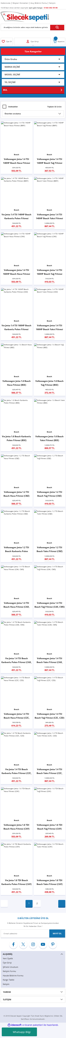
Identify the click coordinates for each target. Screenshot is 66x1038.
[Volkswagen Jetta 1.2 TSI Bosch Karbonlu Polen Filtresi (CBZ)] (16, 525)
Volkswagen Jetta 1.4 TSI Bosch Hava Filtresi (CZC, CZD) (16, 716)
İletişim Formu (9, 971)
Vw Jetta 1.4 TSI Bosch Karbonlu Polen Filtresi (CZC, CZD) (17, 771)
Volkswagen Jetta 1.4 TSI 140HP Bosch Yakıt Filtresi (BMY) (49, 216)
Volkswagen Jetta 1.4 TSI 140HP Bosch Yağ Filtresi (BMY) (49, 161)
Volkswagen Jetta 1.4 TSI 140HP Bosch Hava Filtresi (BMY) (16, 161)
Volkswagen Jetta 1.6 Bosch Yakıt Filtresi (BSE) (49, 438)
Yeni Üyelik (8, 958)
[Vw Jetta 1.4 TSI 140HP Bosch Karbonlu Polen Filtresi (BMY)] (16, 192)
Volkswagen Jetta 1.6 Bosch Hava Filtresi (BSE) (16, 383)
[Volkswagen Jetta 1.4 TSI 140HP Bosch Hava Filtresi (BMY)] (16, 136)
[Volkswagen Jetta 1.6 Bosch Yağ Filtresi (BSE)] (49, 358)
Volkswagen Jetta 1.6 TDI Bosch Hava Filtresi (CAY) (16, 826)
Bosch (16, 154)
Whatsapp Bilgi (22, 1032)
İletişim (6, 984)
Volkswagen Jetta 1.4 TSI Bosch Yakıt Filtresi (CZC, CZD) (49, 771)
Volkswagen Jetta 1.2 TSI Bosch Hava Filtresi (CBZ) (16, 494)
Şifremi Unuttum (10, 967)
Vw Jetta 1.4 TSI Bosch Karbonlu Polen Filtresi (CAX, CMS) (16, 660)
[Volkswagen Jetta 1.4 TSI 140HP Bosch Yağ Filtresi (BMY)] (49, 136)
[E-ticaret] (32, 1025)
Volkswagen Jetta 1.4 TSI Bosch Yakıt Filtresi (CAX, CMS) (49, 660)
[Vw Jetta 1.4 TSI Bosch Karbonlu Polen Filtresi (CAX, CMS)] (16, 636)
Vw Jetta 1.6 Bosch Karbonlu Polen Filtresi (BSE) (16, 438)
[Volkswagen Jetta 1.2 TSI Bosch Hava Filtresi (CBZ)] (16, 469)
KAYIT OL (57, 933)
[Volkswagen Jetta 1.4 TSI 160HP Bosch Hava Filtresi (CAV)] (16, 247)
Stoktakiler (13, 106)
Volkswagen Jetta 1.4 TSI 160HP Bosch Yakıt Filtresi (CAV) (49, 327)
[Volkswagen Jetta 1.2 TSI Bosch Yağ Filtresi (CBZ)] (49, 469)
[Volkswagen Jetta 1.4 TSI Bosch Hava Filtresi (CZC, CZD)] (16, 691)
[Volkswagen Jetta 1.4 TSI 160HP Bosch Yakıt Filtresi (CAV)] (49, 303)
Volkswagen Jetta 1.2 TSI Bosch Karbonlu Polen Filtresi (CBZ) (16, 549)
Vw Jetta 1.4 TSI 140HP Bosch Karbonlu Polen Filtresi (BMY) (16, 216)
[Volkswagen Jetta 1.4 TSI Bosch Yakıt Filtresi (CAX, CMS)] (49, 636)
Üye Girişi (7, 962)
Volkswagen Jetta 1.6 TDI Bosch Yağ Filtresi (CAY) (49, 826)
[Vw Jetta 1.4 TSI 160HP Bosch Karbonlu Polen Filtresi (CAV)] (16, 303)
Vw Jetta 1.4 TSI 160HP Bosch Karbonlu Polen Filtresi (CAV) (16, 327)
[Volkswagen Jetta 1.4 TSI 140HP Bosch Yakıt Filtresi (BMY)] (49, 192)
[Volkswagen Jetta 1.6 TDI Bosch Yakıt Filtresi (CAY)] (49, 858)
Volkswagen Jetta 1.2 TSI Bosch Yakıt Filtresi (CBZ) (49, 549)
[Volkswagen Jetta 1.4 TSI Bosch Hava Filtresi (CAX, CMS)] (16, 580)
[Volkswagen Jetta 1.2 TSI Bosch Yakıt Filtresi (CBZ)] (49, 525)
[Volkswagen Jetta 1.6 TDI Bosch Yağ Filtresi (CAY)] (49, 802)
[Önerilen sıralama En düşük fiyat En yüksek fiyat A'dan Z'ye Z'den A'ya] (33, 113)
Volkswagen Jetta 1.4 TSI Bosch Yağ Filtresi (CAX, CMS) (49, 604)
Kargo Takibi (8, 979)
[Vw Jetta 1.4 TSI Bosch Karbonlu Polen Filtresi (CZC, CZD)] (16, 747)
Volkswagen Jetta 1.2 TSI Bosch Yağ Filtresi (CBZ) (49, 494)
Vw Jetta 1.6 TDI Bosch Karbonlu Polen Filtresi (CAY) (16, 882)
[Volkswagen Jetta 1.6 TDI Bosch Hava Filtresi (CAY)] (16, 802)
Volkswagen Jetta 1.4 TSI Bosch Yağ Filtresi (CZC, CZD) (49, 715)
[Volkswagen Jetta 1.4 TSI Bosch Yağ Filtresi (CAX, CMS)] (49, 580)
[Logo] (25, 16)
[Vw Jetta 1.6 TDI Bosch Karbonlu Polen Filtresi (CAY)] (16, 858)
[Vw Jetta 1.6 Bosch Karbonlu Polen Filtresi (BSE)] (16, 414)
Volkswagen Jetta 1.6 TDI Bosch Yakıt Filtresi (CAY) (49, 882)
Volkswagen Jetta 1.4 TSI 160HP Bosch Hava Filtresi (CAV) (16, 272)
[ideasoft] (15, 1025)
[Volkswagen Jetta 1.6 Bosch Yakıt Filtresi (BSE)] (49, 414)
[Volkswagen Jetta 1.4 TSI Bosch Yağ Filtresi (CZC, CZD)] (49, 691)
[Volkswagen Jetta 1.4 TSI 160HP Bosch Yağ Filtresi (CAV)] (49, 247)
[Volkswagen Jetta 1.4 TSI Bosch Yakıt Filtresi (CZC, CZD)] (49, 747)
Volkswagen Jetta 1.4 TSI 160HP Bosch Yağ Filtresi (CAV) (49, 272)
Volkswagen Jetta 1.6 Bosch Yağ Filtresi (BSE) (49, 383)
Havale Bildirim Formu (13, 975)
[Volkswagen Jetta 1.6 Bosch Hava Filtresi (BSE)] (16, 358)
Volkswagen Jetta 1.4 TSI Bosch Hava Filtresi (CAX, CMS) (16, 605)
